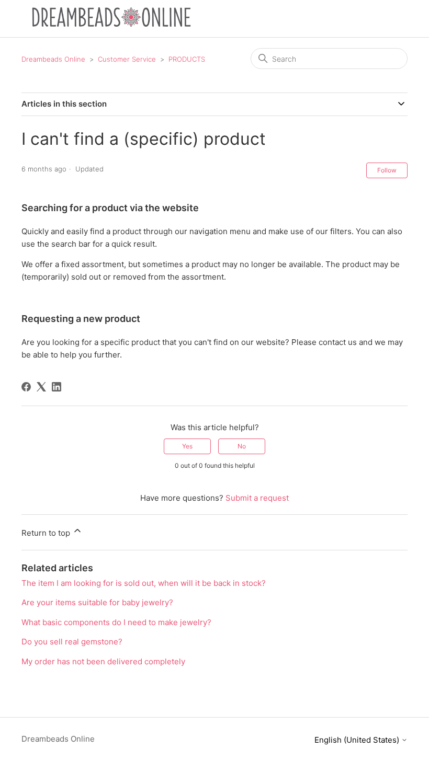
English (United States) (357, 739)
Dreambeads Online (53, 59)
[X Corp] (41, 386)
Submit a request (257, 498)
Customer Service (127, 59)
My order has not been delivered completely (103, 661)
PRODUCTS (186, 59)
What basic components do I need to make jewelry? (116, 622)
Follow (387, 170)
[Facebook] (26, 386)
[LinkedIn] (56, 386)
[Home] (111, 24)
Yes (187, 446)
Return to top (46, 533)
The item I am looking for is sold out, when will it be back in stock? (143, 583)
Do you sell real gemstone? (71, 642)
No (242, 446)
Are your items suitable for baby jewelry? (97, 602)
